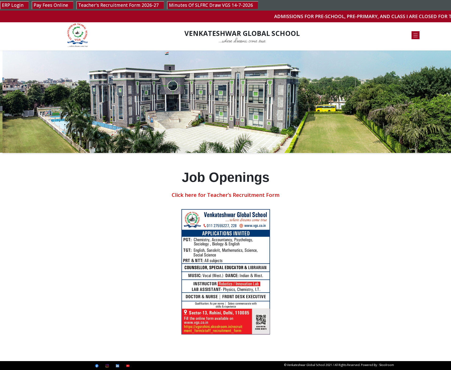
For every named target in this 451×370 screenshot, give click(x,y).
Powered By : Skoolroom (377, 365)
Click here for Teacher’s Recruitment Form (226, 194)
